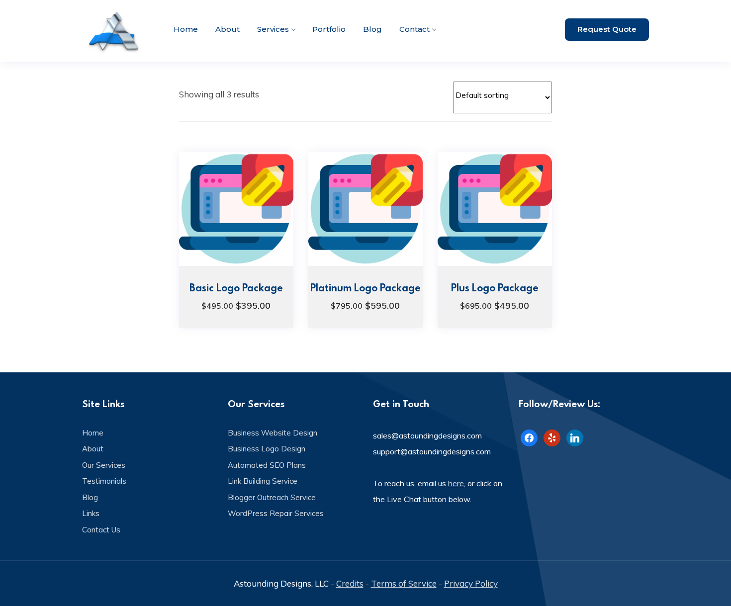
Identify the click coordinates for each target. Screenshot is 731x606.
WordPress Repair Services (276, 513)
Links (90, 513)
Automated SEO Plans (267, 465)
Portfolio (329, 29)
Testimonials (104, 481)
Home (186, 29)
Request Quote (607, 29)
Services (273, 29)
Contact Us (101, 529)
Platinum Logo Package (365, 287)
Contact (414, 29)
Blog (372, 29)
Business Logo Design (266, 448)
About (227, 29)
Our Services (103, 465)
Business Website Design (272, 432)
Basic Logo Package (236, 287)
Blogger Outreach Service (272, 497)
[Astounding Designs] (114, 30)
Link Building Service (262, 481)
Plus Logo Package (495, 287)
